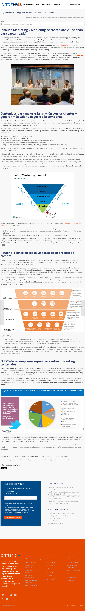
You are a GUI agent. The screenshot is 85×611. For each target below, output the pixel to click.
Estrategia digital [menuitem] (30, 562)
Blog (38, 17)
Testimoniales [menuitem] (51, 562)
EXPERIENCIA (50, 556)
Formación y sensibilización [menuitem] (30, 576)
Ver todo (51, 526)
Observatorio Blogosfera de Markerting (63, 513)
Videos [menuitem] (49, 576)
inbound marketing (66, 46)
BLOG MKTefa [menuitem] (60, 5)
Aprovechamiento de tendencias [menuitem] (32, 581)
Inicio (34, 17)
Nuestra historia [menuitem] (73, 562)
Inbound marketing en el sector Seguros (43, 460)
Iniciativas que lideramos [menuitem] (73, 566)
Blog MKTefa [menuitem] (51, 579)
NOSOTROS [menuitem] (47, 5)
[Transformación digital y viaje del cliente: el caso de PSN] (83, 308)
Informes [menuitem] (50, 569)
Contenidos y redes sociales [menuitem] (31, 571)
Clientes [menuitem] (50, 559)
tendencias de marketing (23, 460)
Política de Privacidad (10, 606)
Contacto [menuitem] (71, 581)
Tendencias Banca (54, 518)
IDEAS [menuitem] (37, 5)
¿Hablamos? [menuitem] (72, 577)
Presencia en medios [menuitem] (75, 574)
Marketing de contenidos (62, 460)
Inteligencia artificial (55, 523)
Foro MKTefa (52, 521)
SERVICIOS (27, 556)
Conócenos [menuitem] (72, 559)
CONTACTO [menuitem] (75, 5)
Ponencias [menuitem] (50, 572)
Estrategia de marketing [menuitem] (33, 559)
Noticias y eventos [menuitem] (74, 570)
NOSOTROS (71, 556)
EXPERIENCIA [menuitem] (27, 5)
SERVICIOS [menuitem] (15, 5)
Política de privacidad (20, 512)
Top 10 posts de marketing (58, 516)
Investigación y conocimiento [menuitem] (30, 566)
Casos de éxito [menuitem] (52, 565)
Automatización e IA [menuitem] (31, 585)
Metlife (13, 460)
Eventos (8, 460)
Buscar (3, 21)
